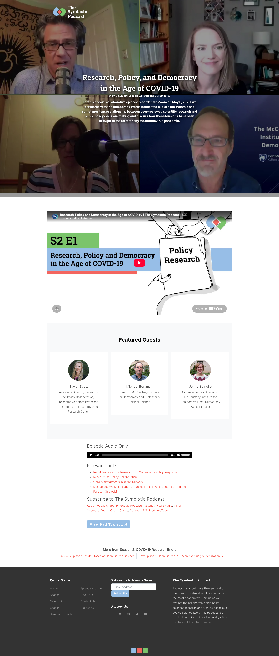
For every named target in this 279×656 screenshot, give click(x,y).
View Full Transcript (108, 524)
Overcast (93, 510)
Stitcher (149, 505)
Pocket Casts (109, 510)
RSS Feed (148, 510)
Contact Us (88, 601)
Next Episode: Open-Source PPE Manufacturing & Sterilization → (181, 556)
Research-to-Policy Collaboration (115, 477)
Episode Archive (91, 588)
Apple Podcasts (97, 505)
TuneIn (178, 505)
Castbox (135, 510)
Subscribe (87, 607)
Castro (123, 510)
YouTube (162, 510)
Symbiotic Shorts (61, 614)
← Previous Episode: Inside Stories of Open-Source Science (95, 556)
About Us (87, 595)
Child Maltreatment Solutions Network (118, 482)
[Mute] (179, 455)
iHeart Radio (164, 505)
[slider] (186, 454)
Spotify (114, 505)
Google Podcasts (131, 505)
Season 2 (56, 601)
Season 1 (56, 607)
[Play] (91, 455)
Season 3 (56, 595)
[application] (139, 455)
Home (54, 588)
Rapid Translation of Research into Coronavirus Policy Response (135, 472)
